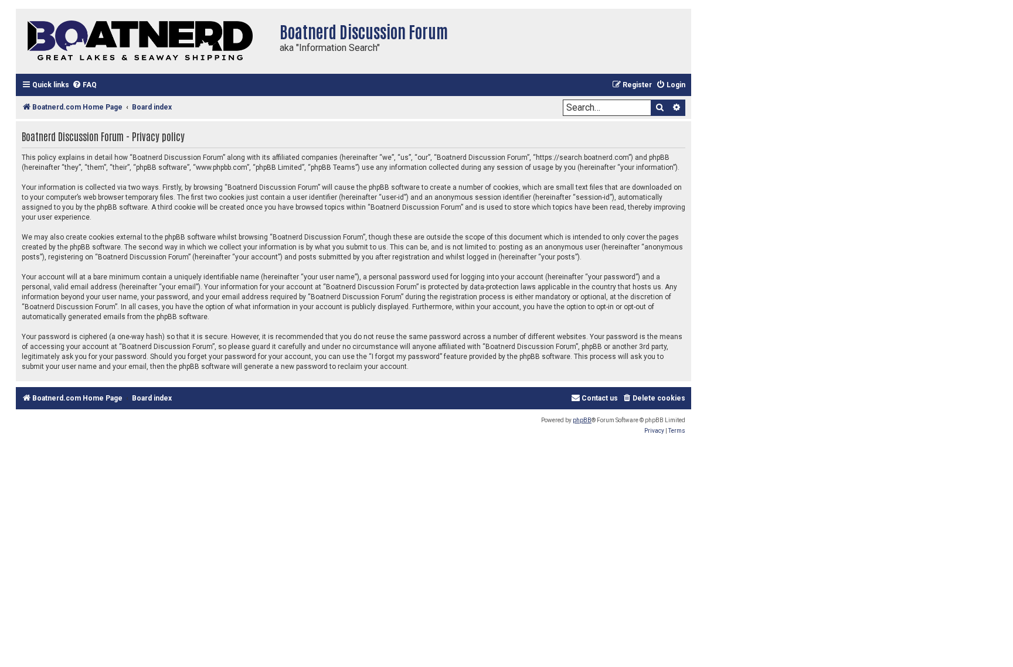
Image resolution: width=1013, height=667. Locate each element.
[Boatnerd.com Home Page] (145, 41)
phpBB (582, 420)
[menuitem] (84, 85)
